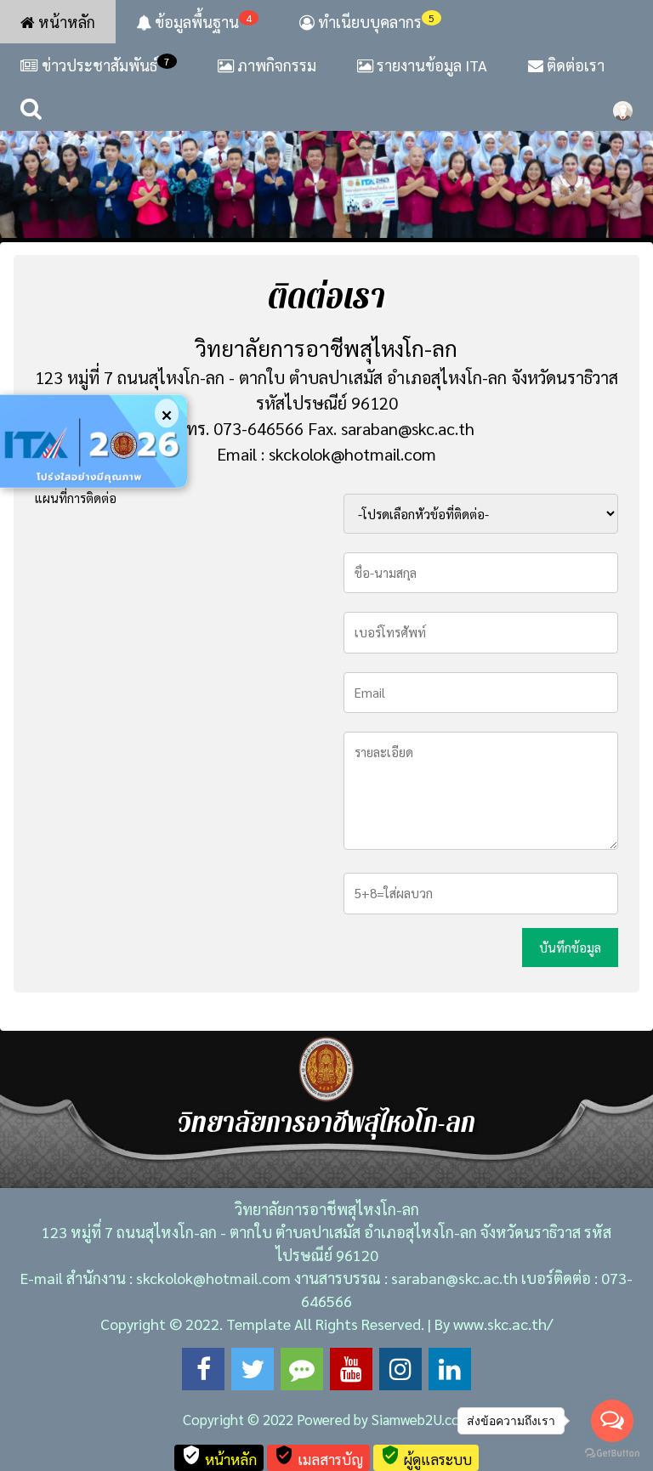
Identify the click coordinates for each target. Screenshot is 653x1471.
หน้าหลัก (65, 21)
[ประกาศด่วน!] (93, 441)
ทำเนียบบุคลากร (374, 21)
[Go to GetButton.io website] (612, 1453)
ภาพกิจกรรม (275, 65)
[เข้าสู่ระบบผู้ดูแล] (623, 109)
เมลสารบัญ (318, 1456)
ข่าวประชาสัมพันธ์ (106, 64)
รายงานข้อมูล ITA (430, 65)
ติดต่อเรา (574, 65)
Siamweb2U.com (421, 1419)
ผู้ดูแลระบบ (426, 1456)
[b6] (326, 140)
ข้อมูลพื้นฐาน (201, 21)
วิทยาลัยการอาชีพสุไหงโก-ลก (326, 347)
